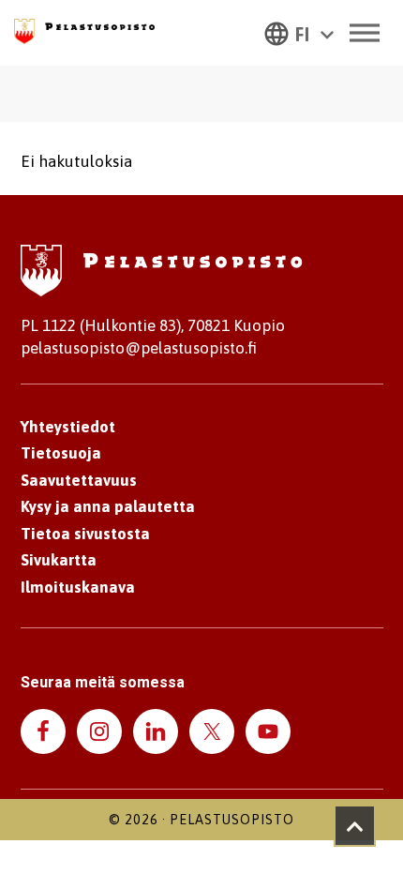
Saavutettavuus (79, 480)
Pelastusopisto (232, 819)
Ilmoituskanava (78, 587)
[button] (299, 33)
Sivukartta (59, 559)
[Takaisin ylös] (355, 826)
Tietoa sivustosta (85, 533)
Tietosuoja (61, 453)
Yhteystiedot (68, 426)
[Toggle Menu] (365, 32)
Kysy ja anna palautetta (108, 506)
